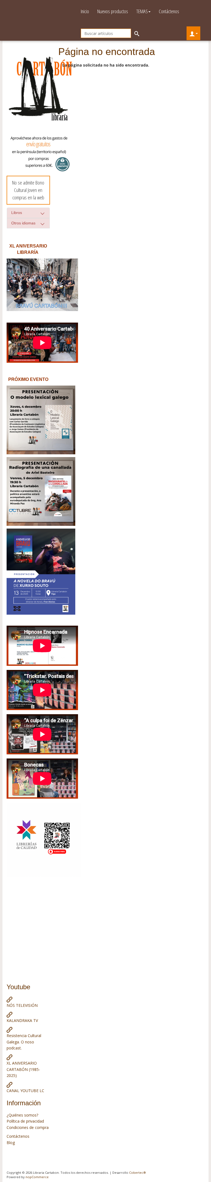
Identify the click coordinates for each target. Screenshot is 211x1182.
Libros (16, 212)
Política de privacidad (25, 1121)
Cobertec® (137, 1172)
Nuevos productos (112, 11)
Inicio (85, 11)
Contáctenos (169, 11)
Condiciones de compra (28, 1127)
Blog (11, 1142)
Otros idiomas (23, 223)
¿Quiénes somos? (22, 1115)
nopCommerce (37, 1177)
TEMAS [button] (142, 11)
